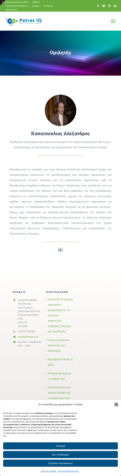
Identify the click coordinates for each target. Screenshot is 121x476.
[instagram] (109, 6)
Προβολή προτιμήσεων (60, 463)
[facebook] (98, 6)
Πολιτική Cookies (48, 471)
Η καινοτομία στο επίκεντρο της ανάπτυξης (58, 345)
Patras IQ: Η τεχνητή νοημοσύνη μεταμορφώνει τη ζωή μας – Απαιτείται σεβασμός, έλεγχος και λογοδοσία (60, 315)
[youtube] (103, 6)
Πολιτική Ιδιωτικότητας (68, 471)
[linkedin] (115, 6)
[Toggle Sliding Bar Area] (3, 3)
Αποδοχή (60, 446)
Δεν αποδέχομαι (60, 454)
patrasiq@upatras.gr (28, 336)
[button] (116, 404)
